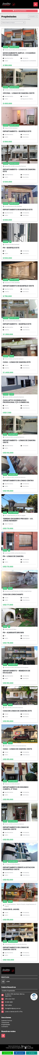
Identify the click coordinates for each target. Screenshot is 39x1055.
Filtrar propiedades (20, 11)
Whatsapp (8, 1053)
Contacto (4, 1026)
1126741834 (8, 1005)
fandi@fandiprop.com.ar (12, 1008)
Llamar (32, 1053)
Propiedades (5, 1024)
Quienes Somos (6, 1020)
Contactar (20, 1053)
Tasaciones (5, 1022)
